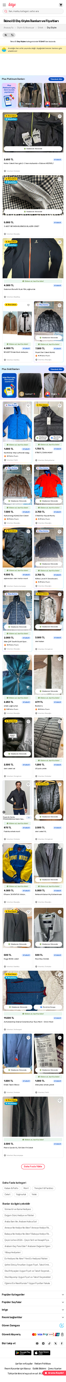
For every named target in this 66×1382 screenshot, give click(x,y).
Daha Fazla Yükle (33, 1166)
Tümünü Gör (56, 79)
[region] (34, 95)
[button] (4, 5)
